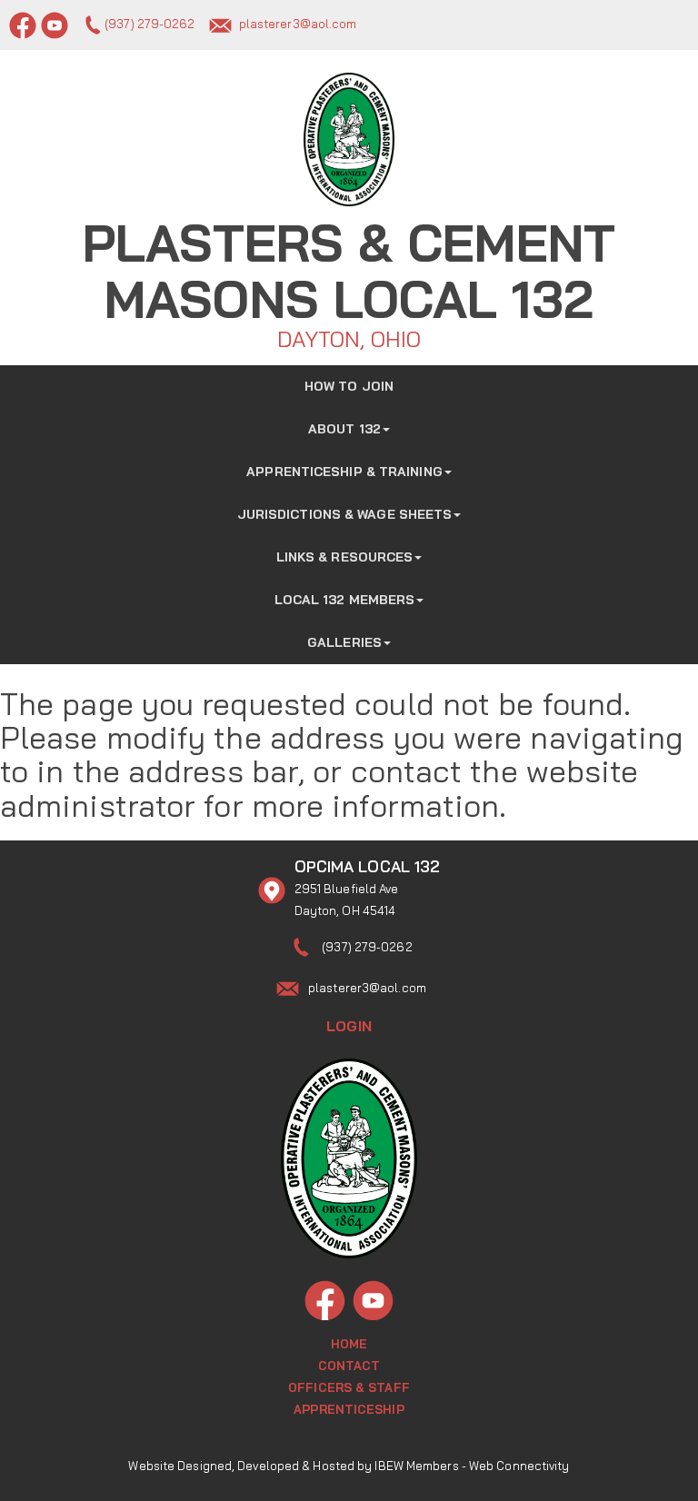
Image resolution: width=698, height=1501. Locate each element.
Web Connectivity (519, 1465)
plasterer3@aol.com (298, 23)
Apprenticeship (349, 1409)
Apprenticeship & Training (344, 471)
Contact (349, 1365)
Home (349, 1344)
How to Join (349, 386)
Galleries (344, 642)
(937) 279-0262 (149, 23)
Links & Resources (345, 557)
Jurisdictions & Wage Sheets (345, 514)
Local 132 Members (344, 599)
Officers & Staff (349, 1387)
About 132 (344, 429)
